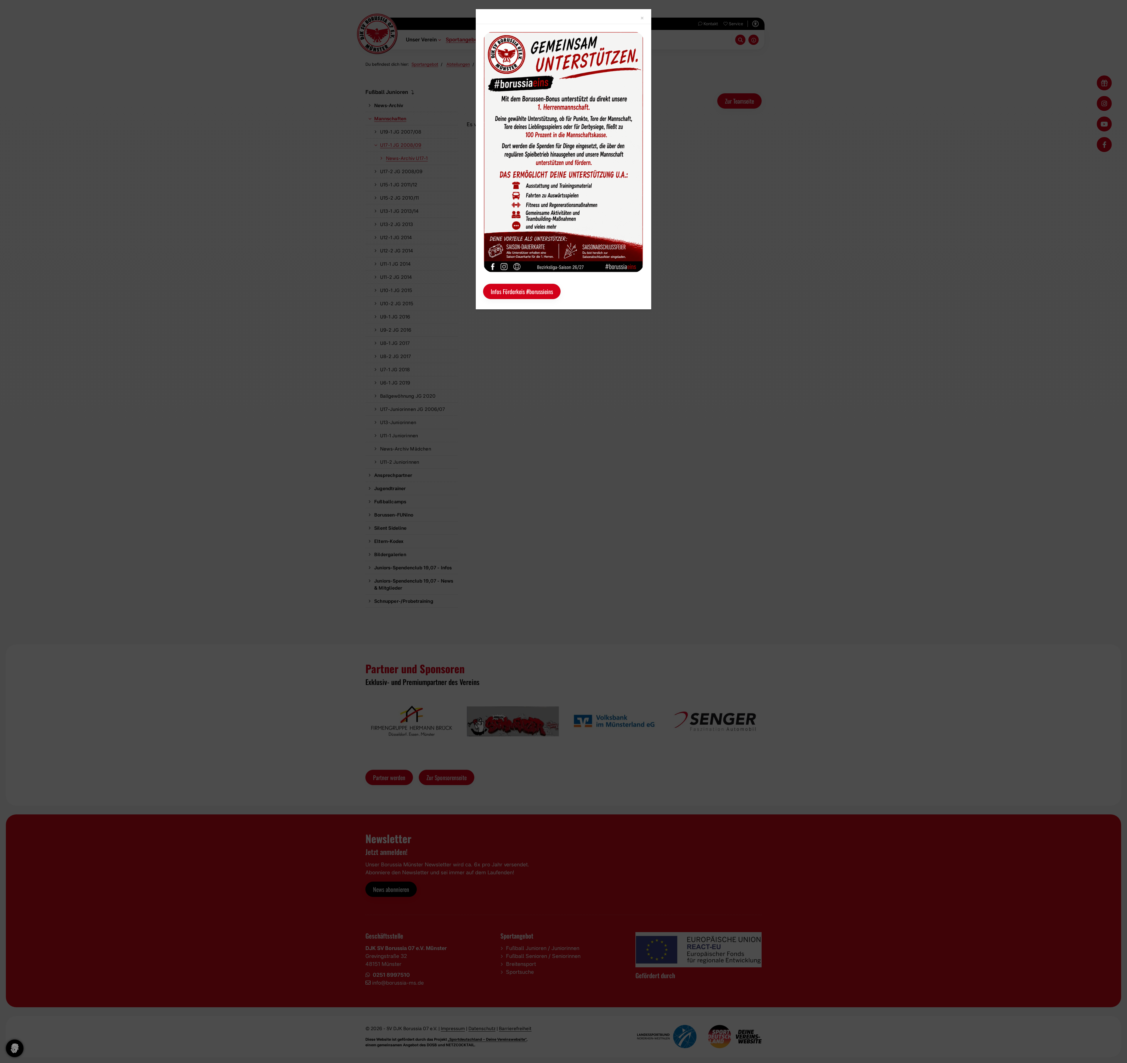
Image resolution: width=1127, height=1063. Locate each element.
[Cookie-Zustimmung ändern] (14, 1048)
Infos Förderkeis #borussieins (522, 291)
